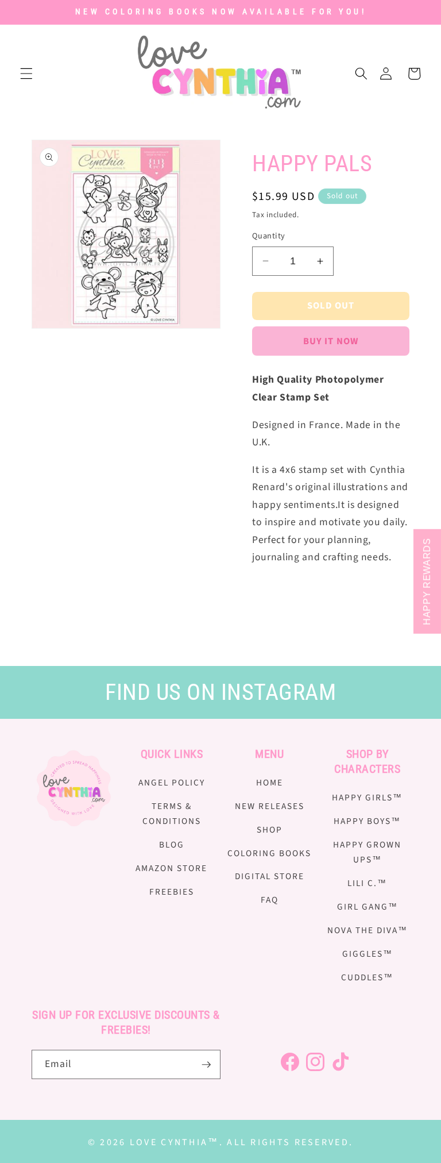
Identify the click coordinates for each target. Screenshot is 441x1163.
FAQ (269, 900)
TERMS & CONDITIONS (171, 814)
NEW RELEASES (269, 806)
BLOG (171, 844)
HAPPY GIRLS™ (367, 797)
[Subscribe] (206, 1065)
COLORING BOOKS (269, 853)
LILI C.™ (367, 883)
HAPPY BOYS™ (367, 821)
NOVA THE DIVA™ (367, 930)
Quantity (268, 236)
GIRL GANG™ (367, 906)
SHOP (270, 829)
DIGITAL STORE (269, 876)
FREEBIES (171, 891)
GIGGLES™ (367, 954)
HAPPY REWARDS (427, 581)
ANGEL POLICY (171, 782)
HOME (269, 782)
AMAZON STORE (171, 868)
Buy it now (330, 341)
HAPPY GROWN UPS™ (367, 852)
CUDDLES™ (367, 977)
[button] (26, 73)
